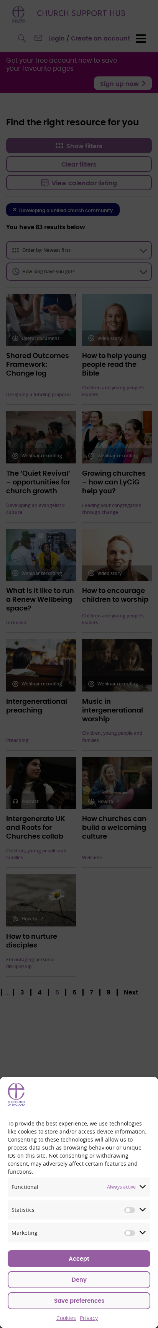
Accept (79, 1259)
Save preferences (79, 1301)
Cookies (66, 1318)
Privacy (89, 1318)
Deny (79, 1280)
